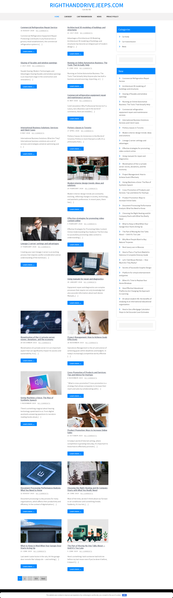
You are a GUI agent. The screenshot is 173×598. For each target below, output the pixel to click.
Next (43, 578)
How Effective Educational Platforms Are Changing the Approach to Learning (134, 291)
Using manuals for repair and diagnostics (85, 279)
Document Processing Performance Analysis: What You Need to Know (41, 489)
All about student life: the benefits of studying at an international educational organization (135, 302)
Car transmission (84, 16)
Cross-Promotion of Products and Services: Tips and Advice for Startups (86, 373)
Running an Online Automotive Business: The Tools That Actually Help (87, 63)
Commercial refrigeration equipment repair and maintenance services (86, 96)
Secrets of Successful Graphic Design (136, 267)
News (99, 16)
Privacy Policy (112, 16)
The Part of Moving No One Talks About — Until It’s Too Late (86, 546)
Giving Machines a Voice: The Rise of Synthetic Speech (37, 398)
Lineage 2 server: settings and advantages (40, 243)
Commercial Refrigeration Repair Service (39, 27)
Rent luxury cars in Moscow (133, 247)
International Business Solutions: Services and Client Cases (39, 128)
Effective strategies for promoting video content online (85, 219)
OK (124, 595)
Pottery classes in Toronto (79, 127)
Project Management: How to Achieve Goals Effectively (87, 338)
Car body (68, 16)
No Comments (42, 31)
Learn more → (28, 51)
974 (36, 578)
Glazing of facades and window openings (39, 62)
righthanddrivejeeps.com (86, 5)
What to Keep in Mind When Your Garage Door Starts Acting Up (41, 546)
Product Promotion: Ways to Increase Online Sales (87, 431)
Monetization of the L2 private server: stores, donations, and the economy (38, 338)
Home (57, 16)
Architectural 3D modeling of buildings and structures (86, 28)
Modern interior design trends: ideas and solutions (85, 184)
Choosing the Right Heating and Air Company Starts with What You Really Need (87, 489)
